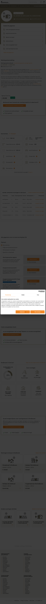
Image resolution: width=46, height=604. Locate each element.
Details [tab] (23, 294)
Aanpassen (22, 311)
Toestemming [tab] (8, 294)
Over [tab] (38, 294)
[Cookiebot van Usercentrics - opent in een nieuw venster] (39, 291)
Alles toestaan (37, 311)
